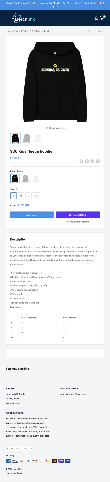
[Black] (14, 178)
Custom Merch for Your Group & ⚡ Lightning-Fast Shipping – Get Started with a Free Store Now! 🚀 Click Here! (55, 5)
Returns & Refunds (15, 394)
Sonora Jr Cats (20, 31)
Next (100, 31)
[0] (102, 18)
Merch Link (15, 158)
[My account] (96, 18)
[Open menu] (7, 18)
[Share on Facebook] (81, 161)
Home (8, 31)
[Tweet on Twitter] (92, 161)
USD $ (25, 448)
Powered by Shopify (14, 473)
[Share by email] (98, 161)
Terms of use (12, 403)
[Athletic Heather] (25, 178)
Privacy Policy (12, 398)
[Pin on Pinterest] (87, 161)
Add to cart (32, 214)
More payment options (78, 221)
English (10, 448)
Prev (91, 31)
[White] (36, 178)
